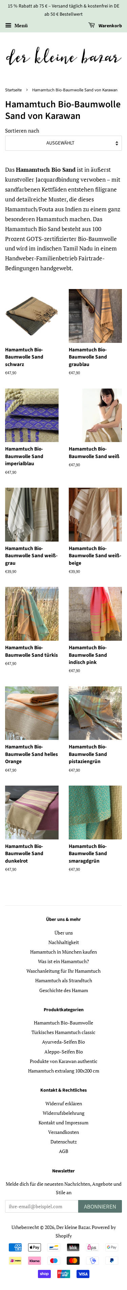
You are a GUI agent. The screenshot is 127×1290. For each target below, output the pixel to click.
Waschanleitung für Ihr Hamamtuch (63, 971)
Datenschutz (63, 1141)
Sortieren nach (22, 130)
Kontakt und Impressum (63, 1122)
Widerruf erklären (63, 1103)
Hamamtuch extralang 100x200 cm (63, 1070)
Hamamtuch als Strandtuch (63, 980)
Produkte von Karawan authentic (64, 1061)
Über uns (64, 932)
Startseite (13, 90)
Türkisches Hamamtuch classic (63, 1032)
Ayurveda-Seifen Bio (63, 1041)
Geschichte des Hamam (63, 990)
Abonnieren (100, 1207)
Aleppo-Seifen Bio (63, 1051)
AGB (63, 1151)
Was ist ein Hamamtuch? (63, 961)
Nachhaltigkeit (63, 942)
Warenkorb (110, 25)
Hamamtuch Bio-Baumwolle (63, 1022)
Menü (20, 25)
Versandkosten (63, 1132)
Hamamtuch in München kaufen (63, 951)
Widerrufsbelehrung (63, 1113)
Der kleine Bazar (73, 1227)
